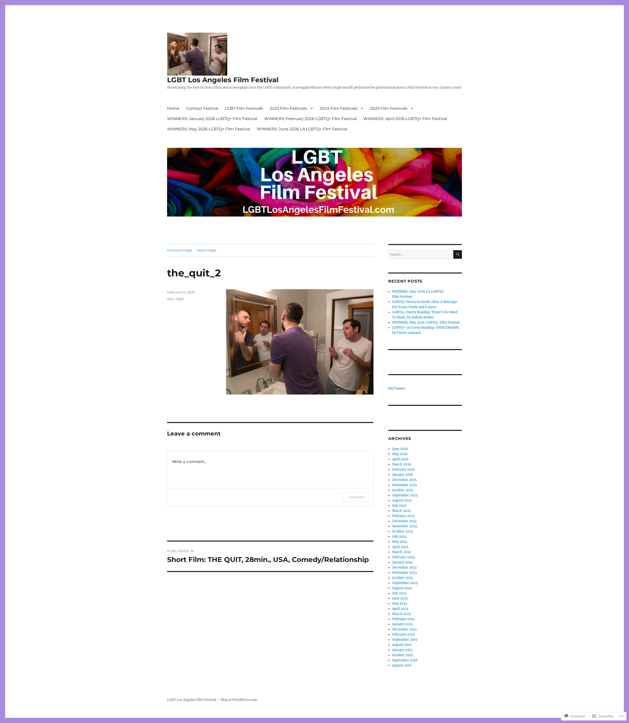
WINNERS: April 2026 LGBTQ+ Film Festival (405, 118)
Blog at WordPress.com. (239, 700)
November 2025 (404, 485)
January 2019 (402, 650)
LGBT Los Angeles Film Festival (222, 80)
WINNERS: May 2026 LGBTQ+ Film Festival (208, 129)
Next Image (206, 250)
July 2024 (399, 536)
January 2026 (402, 475)
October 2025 (402, 490)
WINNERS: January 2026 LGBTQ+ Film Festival (212, 118)
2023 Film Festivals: (288, 108)
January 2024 (402, 562)
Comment (356, 497)
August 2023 (402, 588)
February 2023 (403, 619)
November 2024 (404, 526)
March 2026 (401, 464)
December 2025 (404, 480)
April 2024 (400, 547)
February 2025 (403, 516)
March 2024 (401, 552)
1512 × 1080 (175, 299)
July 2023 (399, 593)
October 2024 (402, 531)
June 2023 (400, 598)
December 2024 (404, 521)
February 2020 (403, 634)
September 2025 (405, 495)
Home (173, 108)
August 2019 (402, 645)
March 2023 (401, 614)
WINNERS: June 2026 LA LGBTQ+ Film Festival (302, 129)
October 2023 (402, 578)
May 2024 (399, 542)
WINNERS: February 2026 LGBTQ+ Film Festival (310, 118)
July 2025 (399, 506)
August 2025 (402, 500)
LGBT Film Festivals (244, 108)
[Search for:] (420, 254)
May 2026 (400, 454)
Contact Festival (202, 108)
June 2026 (400, 449)
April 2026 (400, 459)
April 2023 (400, 609)
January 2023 (402, 624)
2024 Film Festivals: (339, 108)
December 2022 (404, 629)
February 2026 (403, 469)
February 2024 (403, 557)
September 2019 (404, 640)
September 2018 (404, 660)
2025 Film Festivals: (389, 108)
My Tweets (396, 388)
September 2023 (404, 583)
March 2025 (401, 511)
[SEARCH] (457, 254)
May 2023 (399, 603)
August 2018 (401, 665)
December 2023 (404, 567)
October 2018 (402, 655)
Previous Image (179, 250)
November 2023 (404, 573)
